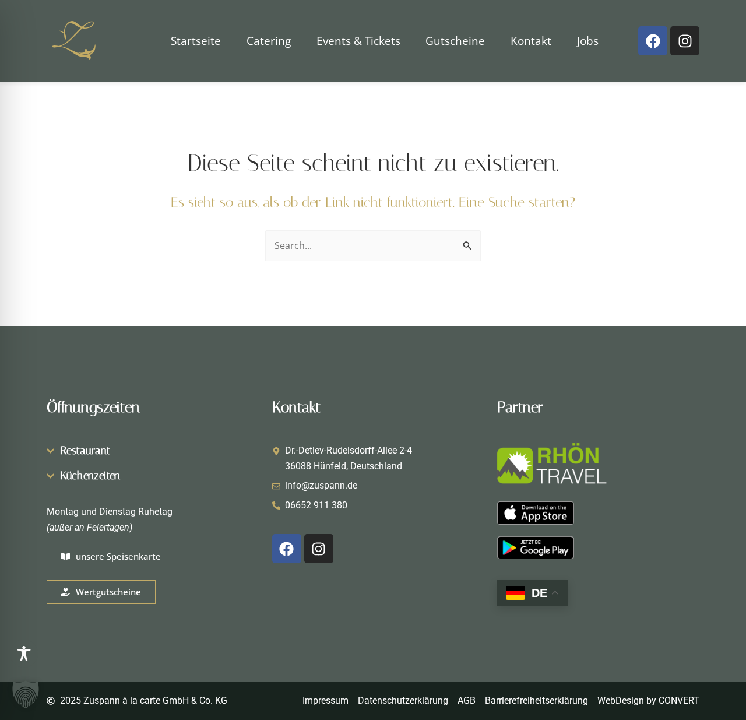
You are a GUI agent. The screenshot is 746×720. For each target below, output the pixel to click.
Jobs (588, 40)
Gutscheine (455, 40)
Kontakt (531, 40)
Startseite (196, 40)
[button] (25, 694)
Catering (269, 40)
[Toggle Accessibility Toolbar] (24, 653)
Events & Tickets (358, 40)
